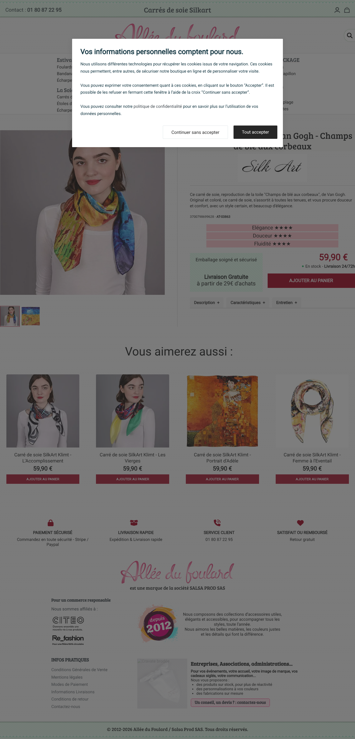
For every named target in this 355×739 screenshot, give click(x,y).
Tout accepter (255, 132)
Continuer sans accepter (195, 132)
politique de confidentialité (158, 106)
